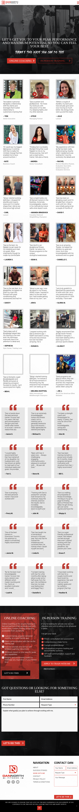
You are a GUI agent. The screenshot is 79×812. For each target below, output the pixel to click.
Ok (39, 808)
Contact (36, 776)
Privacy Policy (39, 779)
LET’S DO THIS (11, 673)
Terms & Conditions (41, 782)
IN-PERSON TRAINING (52, 60)
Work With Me (39, 773)
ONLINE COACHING (20, 60)
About (35, 767)
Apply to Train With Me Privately (57, 664)
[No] (77, 806)
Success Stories (40, 770)
